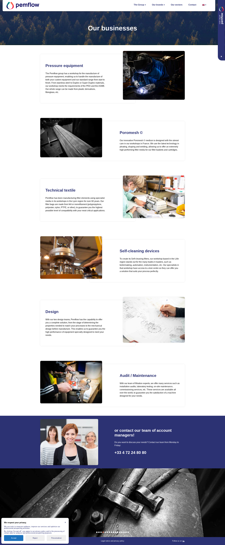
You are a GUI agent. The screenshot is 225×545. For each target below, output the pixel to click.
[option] (112, 502)
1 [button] (97, 532)
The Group (139, 5)
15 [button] (126, 532)
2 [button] (99, 532)
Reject (35, 538)
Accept (13, 538)
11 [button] (117, 532)
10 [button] (115, 532)
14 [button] (124, 532)
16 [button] (128, 532)
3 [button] (101, 532)
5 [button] (105, 532)
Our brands (157, 5)
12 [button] (119, 532)
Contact (192, 5)
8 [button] (111, 532)
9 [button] (113, 532)
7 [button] (109, 532)
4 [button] (103, 532)
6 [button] (107, 532)
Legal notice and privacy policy (112, 541)
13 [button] (122, 532)
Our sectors (176, 5)
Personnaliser (56, 538)
